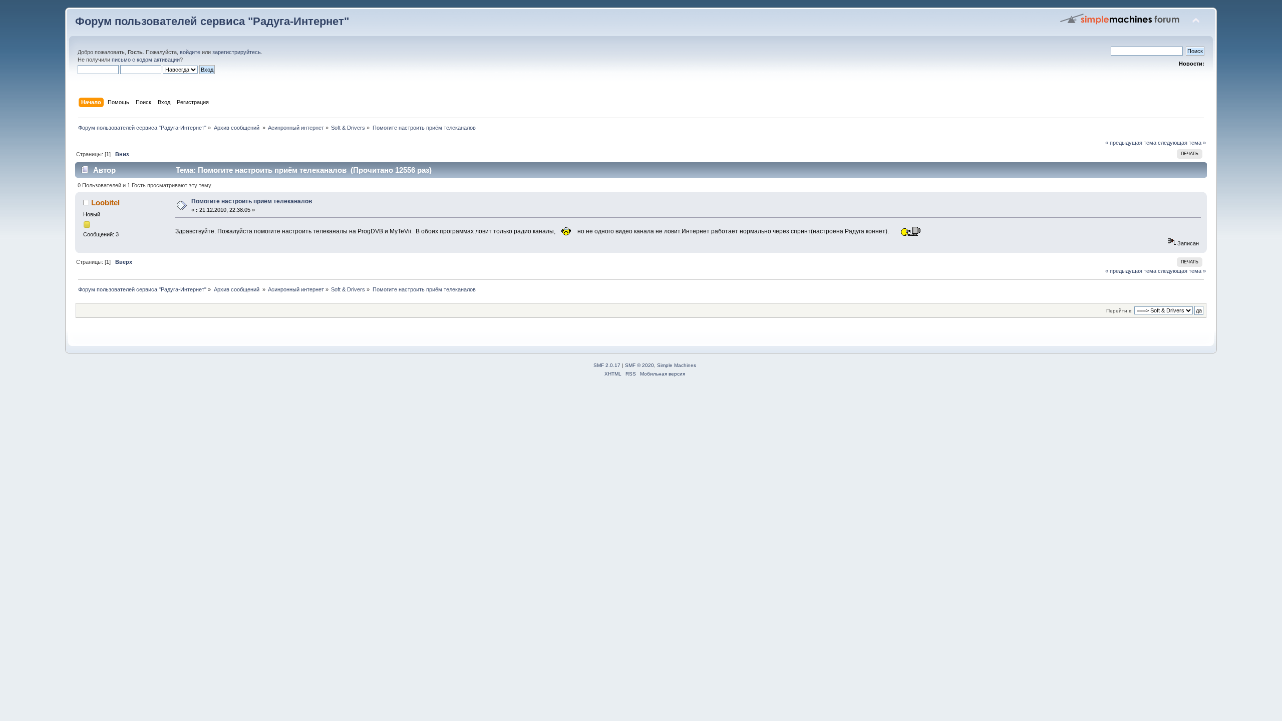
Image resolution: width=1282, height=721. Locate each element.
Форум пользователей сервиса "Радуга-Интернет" (212, 21)
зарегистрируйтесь (236, 52)
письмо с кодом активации (146, 60)
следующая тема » (1182, 143)
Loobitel (105, 202)
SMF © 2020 (639, 365)
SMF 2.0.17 (606, 365)
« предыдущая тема (1130, 143)
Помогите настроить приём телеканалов (251, 201)
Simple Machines (676, 365)
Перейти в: (1119, 310)
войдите (190, 52)
